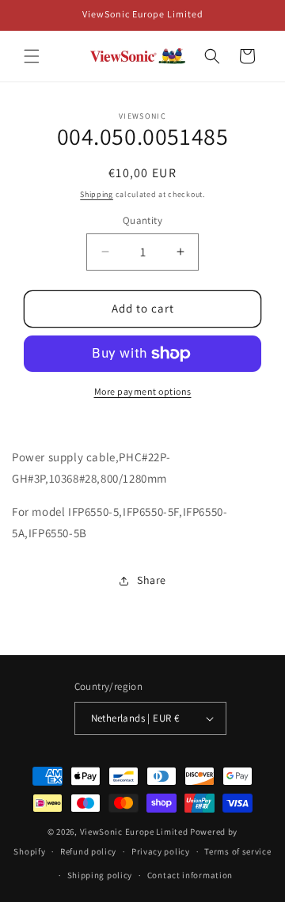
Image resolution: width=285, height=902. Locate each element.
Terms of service (237, 851)
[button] (31, 56)
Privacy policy (160, 851)
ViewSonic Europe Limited (134, 831)
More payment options (143, 391)
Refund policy (88, 851)
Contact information (190, 875)
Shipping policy (100, 875)
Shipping (96, 194)
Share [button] (151, 580)
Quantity (142, 220)
